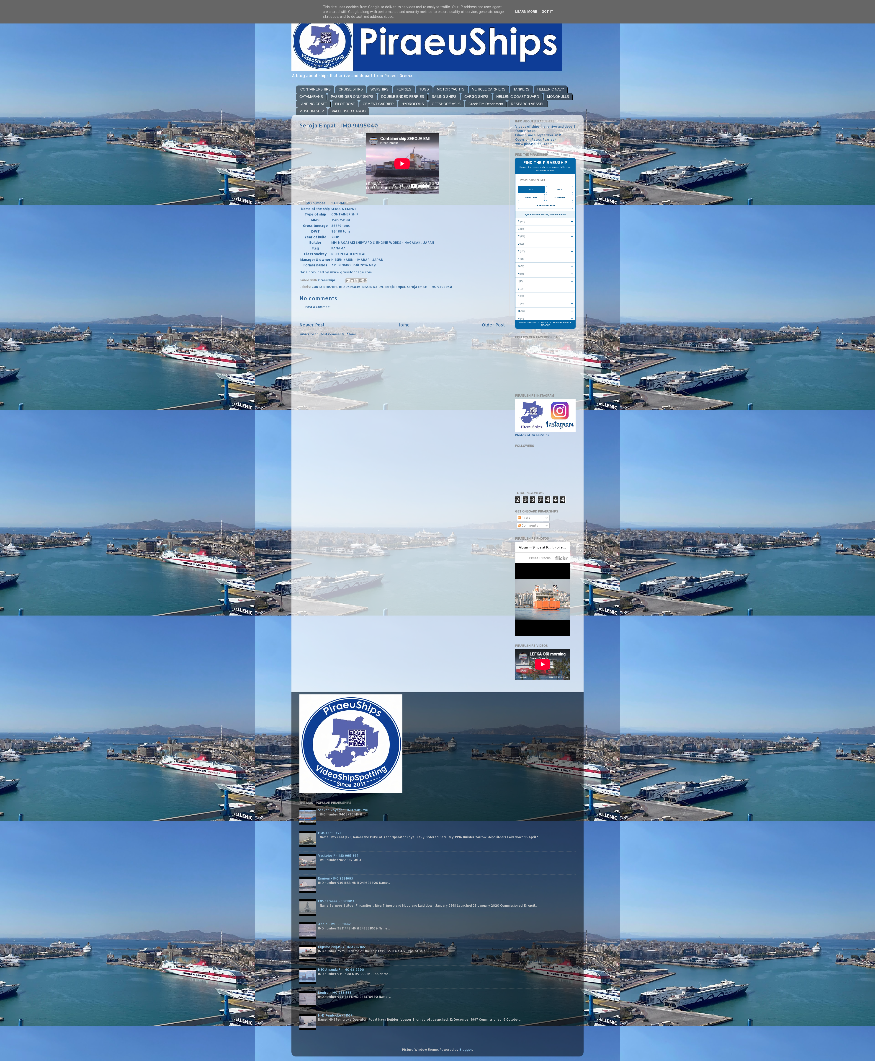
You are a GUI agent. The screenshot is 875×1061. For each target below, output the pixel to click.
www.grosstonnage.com (351, 272)
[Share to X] (356, 280)
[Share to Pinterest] (365, 280)
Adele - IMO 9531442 (334, 924)
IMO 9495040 (349, 287)
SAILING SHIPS (444, 96)
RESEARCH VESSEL (527, 104)
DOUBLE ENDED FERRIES (402, 96)
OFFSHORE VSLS (446, 104)
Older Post (493, 325)
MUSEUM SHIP (311, 111)
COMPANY (559, 197)
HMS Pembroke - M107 (335, 1015)
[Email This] (347, 280)
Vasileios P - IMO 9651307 (338, 855)
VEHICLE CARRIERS (488, 89)
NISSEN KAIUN (372, 287)
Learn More (526, 12)
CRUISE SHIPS (351, 89)
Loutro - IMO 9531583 (334, 992)
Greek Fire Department (485, 104)
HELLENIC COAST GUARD (517, 96)
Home (403, 325)
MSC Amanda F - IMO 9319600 (341, 969)
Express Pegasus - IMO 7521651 (342, 947)
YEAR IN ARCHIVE (545, 205)
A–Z (531, 189)
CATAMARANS (311, 96)
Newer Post (312, 325)
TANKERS (521, 89)
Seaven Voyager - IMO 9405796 (343, 810)
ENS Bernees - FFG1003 (336, 901)
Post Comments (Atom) (338, 334)
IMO (559, 189)
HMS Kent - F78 (329, 833)
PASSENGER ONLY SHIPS (352, 96)
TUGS (424, 89)
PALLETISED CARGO (349, 111)
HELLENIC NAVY (550, 89)
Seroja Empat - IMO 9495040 (429, 287)
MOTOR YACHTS (450, 89)
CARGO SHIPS (476, 96)
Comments (529, 525)
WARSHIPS (380, 89)
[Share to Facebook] (360, 280)
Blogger (465, 1049)
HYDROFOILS (412, 104)
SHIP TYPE (531, 197)
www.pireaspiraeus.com (533, 144)
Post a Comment (318, 307)
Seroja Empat (395, 287)
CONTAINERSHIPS (315, 89)
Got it (547, 12)
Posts (525, 518)
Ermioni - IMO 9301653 (335, 878)
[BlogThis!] (352, 280)
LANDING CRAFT (313, 104)
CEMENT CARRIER (378, 104)
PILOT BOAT (345, 104)
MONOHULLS (558, 96)
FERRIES (403, 89)
